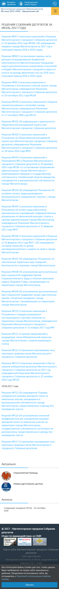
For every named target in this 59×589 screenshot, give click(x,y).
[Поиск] (54, 3)
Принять (29, 584)
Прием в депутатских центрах (28, 484)
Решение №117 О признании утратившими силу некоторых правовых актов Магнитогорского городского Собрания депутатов (28, 445)
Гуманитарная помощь (25, 473)
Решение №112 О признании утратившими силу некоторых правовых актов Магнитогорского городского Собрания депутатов (28, 353)
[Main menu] (55, 11)
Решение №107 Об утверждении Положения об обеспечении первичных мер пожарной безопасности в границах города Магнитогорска (28, 262)
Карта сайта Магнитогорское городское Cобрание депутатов (31, 551)
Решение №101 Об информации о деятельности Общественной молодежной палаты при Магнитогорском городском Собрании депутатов (29, 125)
